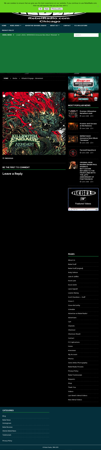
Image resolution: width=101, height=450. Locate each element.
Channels (71, 326)
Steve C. (71, 301)
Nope (46, 9)
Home (4, 25)
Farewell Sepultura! (88, 150)
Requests (71, 379)
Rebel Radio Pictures (75, 366)
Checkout (71, 330)
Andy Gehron (73, 272)
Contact (67, 25)
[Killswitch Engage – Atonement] (34, 153)
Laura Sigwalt (73, 289)
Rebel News (14, 25)
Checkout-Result (74, 334)
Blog (4, 416)
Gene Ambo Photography (77, 362)
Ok (40, 9)
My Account (72, 354)
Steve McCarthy (74, 305)
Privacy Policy (8, 30)
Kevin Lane (72, 280)
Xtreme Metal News (9, 431)
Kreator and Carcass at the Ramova (88, 125)
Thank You (72, 387)
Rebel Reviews (7, 427)
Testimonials (6, 435)
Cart (69, 321)
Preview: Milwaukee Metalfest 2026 (88, 112)
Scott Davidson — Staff (76, 297)
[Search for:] (86, 35)
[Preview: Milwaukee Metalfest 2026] (73, 114)
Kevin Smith (72, 285)
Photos (71, 358)
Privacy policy (57, 9)
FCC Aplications (80, 25)
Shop (70, 383)
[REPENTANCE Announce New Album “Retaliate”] (73, 139)
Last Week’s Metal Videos (77, 395)
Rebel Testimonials (75, 375)
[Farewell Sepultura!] (73, 153)
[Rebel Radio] (50, 21)
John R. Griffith (73, 276)
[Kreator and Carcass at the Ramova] (73, 126)
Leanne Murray (73, 293)
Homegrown (6, 423)
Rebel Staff (72, 264)
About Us (54, 25)
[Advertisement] (50, 55)
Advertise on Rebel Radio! (35, 25)
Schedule (71, 309)
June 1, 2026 (85, 116)
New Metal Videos (75, 399)
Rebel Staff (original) (75, 268)
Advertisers (72, 317)
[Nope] (98, 6)
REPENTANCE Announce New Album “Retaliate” (89, 138)
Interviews (72, 350)
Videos (70, 391)
